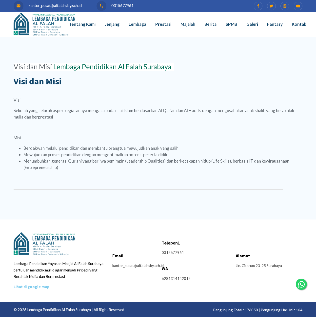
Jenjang (112, 24)
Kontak (299, 24)
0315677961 (116, 5)
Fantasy (275, 24)
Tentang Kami (82, 24)
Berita (210, 24)
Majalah (187, 24)
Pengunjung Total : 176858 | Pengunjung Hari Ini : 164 (257, 310)
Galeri (252, 24)
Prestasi (163, 24)
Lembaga (137, 24)
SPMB (231, 24)
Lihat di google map (31, 286)
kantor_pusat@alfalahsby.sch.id (49, 5)
